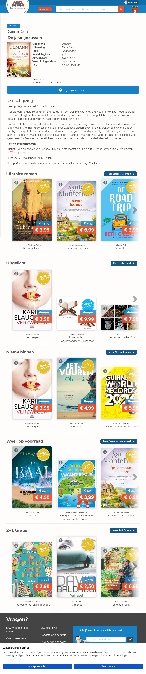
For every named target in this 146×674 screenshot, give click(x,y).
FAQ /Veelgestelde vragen (17, 629)
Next (134, 217)
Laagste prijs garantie (53, 635)
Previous (9, 217)
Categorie (44, 9)
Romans (37, 82)
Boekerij (66, 43)
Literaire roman (53, 82)
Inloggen (132, 2)
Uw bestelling (49, 627)
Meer (118, 173)
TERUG (15, 26)
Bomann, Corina (18, 31)
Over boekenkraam (17, 638)
